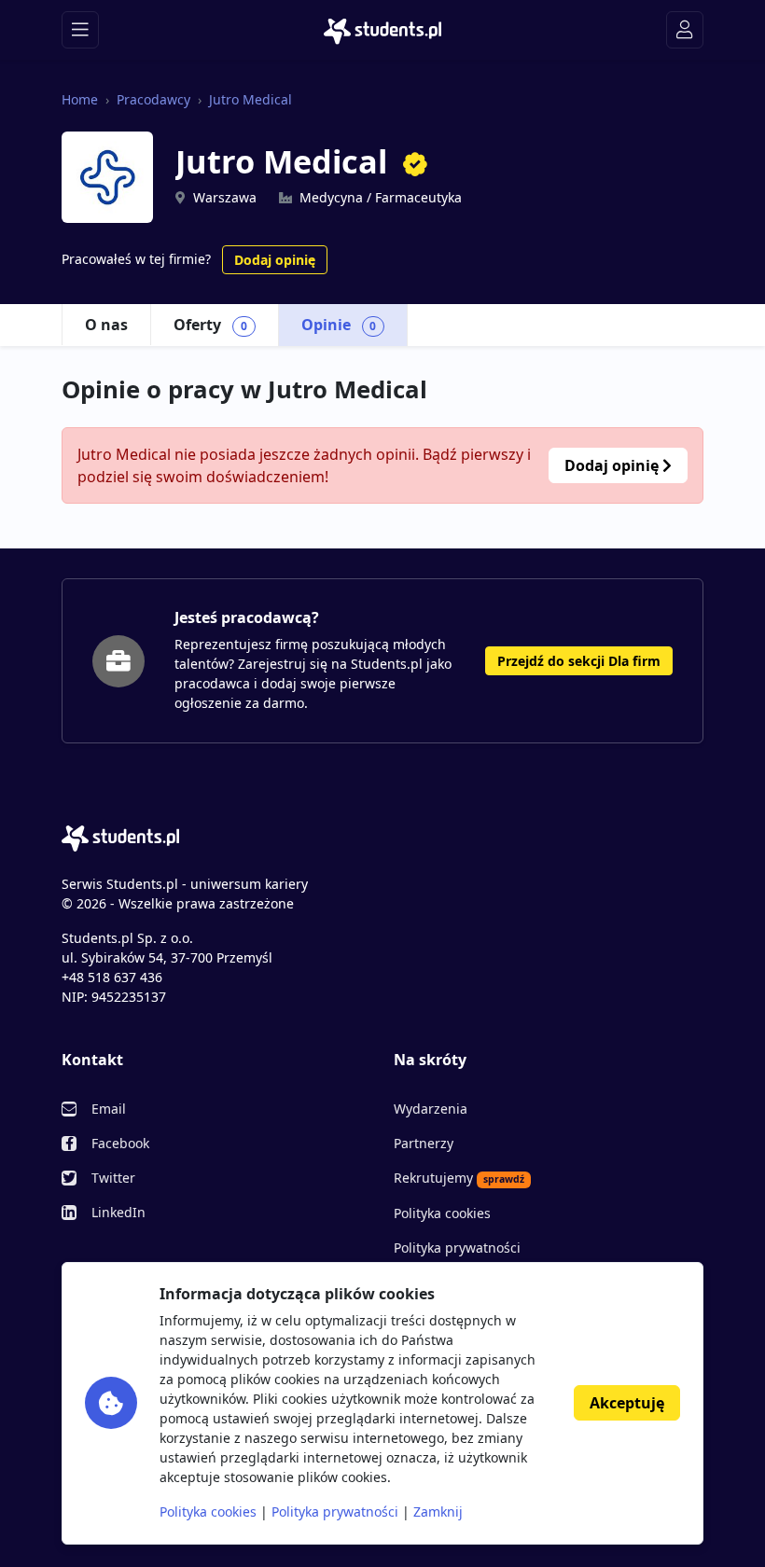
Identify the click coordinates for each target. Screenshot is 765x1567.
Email (108, 1108)
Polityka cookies (442, 1213)
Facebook (120, 1143)
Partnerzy (423, 1143)
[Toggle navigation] (80, 30)
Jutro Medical (250, 99)
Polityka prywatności (457, 1247)
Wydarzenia (430, 1108)
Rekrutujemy (459, 1177)
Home (80, 99)
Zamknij (438, 1511)
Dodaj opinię (274, 260)
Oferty (210, 324)
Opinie (339, 324)
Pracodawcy (153, 99)
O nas (106, 324)
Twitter (113, 1177)
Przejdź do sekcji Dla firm (579, 661)
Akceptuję (627, 1403)
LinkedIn (118, 1212)
